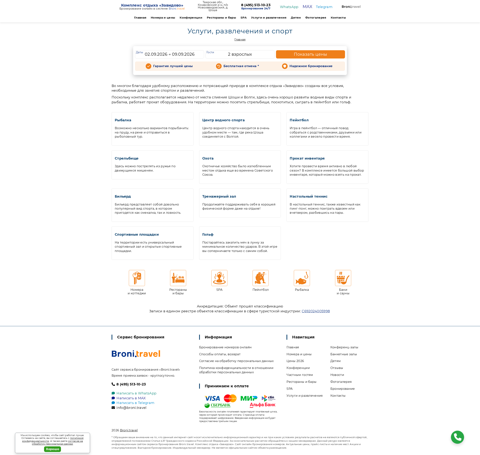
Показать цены (310, 54)
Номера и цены (163, 17)
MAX (307, 6)
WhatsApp (289, 7)
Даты (139, 52)
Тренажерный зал (219, 196)
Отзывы (336, 368)
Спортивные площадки (137, 234)
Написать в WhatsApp (136, 393)
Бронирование (342, 389)
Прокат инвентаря (307, 158)
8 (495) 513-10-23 (256, 5)
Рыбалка (123, 120)
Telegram (324, 7)
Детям (296, 17)
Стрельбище (127, 158)
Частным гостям (299, 375)
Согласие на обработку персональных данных (236, 361)
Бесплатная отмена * (241, 66)
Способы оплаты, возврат (220, 354)
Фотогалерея (315, 17)
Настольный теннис (309, 196)
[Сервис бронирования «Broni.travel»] (351, 6)
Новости (337, 375)
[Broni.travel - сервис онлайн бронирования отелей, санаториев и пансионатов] (136, 353)
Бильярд (123, 196)
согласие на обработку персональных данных (57, 442)
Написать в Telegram (135, 403)
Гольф (208, 234)
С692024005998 (316, 311)
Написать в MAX (131, 398)
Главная (140, 17)
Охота (208, 158)
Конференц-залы (344, 347)
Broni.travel (129, 430)
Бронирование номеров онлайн (225, 347)
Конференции (191, 17)
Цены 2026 (295, 361)
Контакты (338, 17)
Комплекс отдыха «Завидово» (152, 5)
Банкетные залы (343, 354)
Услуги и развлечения (268, 17)
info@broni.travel (131, 408)
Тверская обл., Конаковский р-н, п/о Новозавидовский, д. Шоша (213, 6)
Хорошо (52, 449)
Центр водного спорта (223, 120)
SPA (244, 17)
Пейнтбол (299, 120)
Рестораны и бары (221, 17)
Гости (210, 52)
